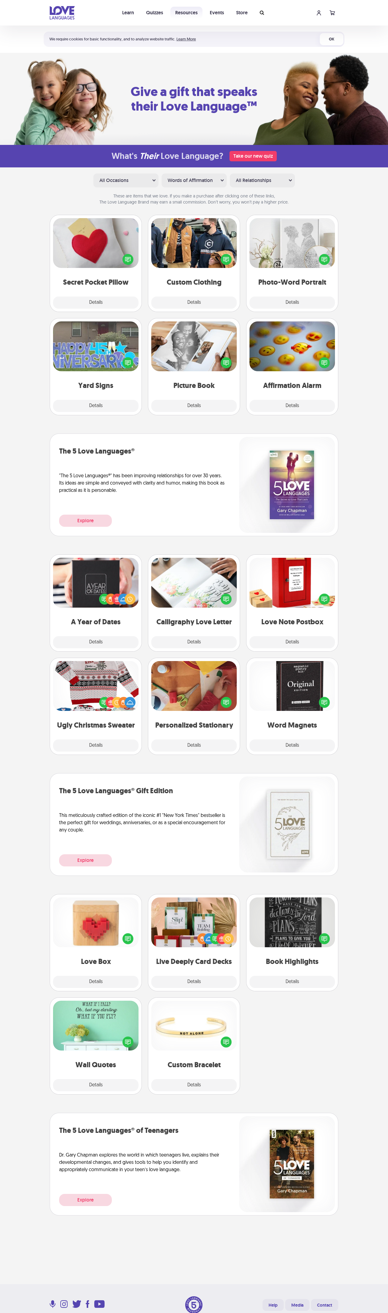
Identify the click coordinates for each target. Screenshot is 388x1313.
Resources (186, 12)
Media (297, 1305)
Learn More (186, 39)
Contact (324, 1305)
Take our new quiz (253, 156)
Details (96, 302)
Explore (85, 520)
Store (242, 12)
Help (273, 1305)
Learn (128, 12)
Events (217, 12)
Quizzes (154, 12)
